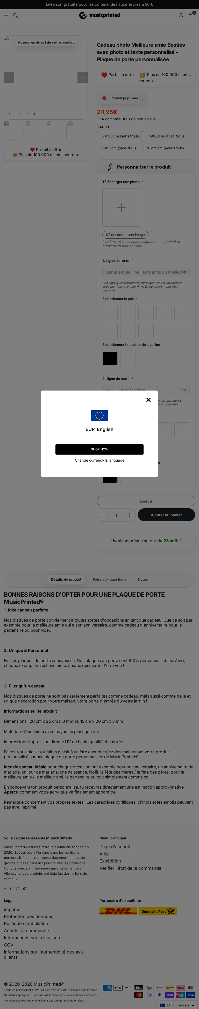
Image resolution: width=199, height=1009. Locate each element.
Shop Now (99, 449)
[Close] (148, 400)
